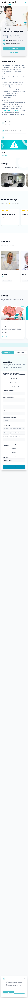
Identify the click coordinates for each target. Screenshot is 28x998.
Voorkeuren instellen (19, 995)
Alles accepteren (7, 992)
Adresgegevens (6, 425)
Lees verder (4, 155)
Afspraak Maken (20, 352)
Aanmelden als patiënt (14, 48)
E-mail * (5, 410)
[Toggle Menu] (25, 3)
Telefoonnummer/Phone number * (11, 404)
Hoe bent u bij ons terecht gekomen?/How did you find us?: (13, 456)
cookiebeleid (10, 987)
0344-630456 (9, 40)
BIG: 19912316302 (6, 280)
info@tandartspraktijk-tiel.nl (13, 43)
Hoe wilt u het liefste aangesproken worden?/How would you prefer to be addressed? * (14, 374)
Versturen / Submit (14, 467)
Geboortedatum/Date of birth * (10, 417)
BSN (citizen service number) (13, 436)
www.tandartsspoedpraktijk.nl (12, 110)
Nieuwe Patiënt (7, 352)
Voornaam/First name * (8, 390)
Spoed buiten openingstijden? (18, 40)
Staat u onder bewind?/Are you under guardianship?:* (11, 444)
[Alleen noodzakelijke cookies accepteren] (24, 978)
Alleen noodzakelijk (19, 992)
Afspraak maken (14, 52)
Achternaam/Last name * (8, 397)
